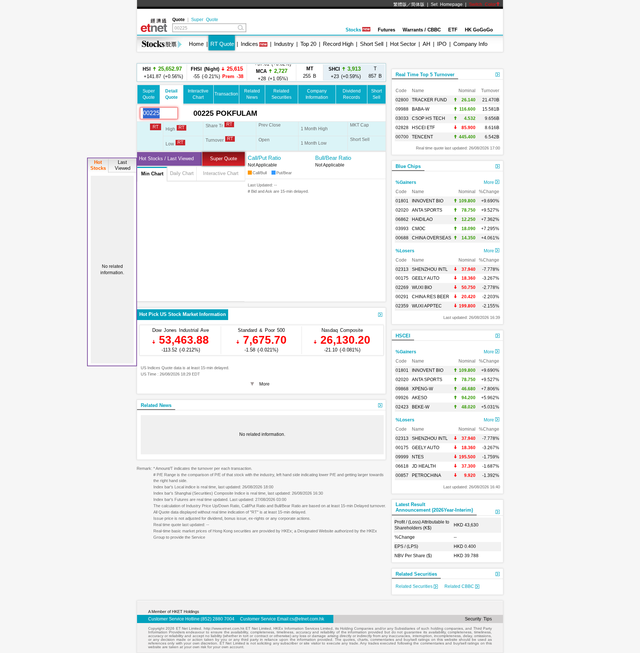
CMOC (419, 228)
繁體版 (400, 4)
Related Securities (416, 574)
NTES (418, 457)
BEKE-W (420, 407)
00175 (402, 278)
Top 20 (308, 44)
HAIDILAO (422, 219)
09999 (402, 457)
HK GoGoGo (479, 30)
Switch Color (482, 4)
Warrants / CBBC (422, 30)
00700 (402, 136)
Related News (156, 405)
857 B (375, 72)
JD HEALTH (424, 466)
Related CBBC (459, 586)
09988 (402, 109)
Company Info (470, 44)
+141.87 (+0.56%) (162, 72)
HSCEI (403, 336)
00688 (402, 237)
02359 (402, 306)
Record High (338, 44)
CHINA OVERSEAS (431, 237)
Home (196, 44)
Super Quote (204, 19)
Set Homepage (447, 4)
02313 (402, 269)
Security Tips (478, 619)
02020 (402, 210)
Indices (249, 44)
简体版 (417, 4)
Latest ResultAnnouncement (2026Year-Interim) (434, 507)
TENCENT (422, 136)
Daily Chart (182, 173)
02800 (402, 99)
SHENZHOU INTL (430, 269)
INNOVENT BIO (427, 200)
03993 (402, 228)
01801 (402, 200)
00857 (402, 475)
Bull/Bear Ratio (333, 158)
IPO (442, 44)
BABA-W (420, 109)
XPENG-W (422, 388)
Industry (284, 44)
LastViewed (122, 165)
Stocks (353, 30)
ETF (452, 30)
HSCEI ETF (423, 127)
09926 (402, 397)
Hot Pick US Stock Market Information (182, 314)
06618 (402, 466)
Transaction (226, 94)
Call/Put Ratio (264, 158)
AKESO (419, 397)
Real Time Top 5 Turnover (425, 74)
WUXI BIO (422, 287)
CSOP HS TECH (428, 118)
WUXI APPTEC (427, 306)
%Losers (405, 250)
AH (426, 44)
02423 (402, 407)
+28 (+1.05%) (272, 72)
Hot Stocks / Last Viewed (166, 158)
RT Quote (222, 44)
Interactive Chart (221, 173)
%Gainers (406, 182)
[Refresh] (185, 113)
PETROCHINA (426, 475)
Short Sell (371, 44)
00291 (402, 296)
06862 (402, 219)
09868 (402, 388)
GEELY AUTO (425, 278)
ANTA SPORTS (427, 210)
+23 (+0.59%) (345, 72)
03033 (402, 118)
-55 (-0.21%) (217, 72)
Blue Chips (408, 166)
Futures (386, 30)
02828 (402, 127)
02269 (402, 287)
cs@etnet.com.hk (307, 619)
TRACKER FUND (429, 99)
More (489, 182)
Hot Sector (403, 44)
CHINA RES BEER (430, 296)
